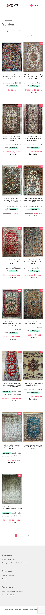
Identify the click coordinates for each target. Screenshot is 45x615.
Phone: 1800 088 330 (8, 595)
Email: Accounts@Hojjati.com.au (12, 591)
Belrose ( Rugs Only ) (9, 559)
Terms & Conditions (8, 575)
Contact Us (5, 579)
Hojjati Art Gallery (15, 609)
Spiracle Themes (34, 609)
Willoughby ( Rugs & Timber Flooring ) (15, 563)
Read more (33, 452)
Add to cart (12, 94)
